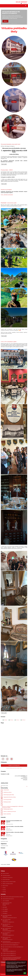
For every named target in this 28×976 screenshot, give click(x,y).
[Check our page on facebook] (3, 759)
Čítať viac (3, 164)
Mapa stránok (5, 885)
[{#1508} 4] (23, 720)
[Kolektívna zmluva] (2, 793)
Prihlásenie (25, 3)
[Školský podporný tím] (2, 809)
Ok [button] (24, 973)
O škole (4, 887)
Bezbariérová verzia (5, 974)
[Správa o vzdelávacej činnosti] (2, 812)
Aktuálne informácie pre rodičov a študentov (11, 12)
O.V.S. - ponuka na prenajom (7, 194)
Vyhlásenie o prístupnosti (7, 877)
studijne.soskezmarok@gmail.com (9, 953)
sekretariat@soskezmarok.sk (8, 898)
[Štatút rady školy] (2, 814)
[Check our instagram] (7, 759)
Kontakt (4, 889)
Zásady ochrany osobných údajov (9, 881)
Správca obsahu (6, 873)
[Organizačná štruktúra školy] (2, 798)
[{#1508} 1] (5, 720)
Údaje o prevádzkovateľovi (8, 883)
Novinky (4, 891)
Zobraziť (14, 49)
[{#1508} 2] (11, 720)
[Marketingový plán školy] (2, 795)
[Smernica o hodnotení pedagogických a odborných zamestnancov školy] (2, 805)
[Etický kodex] (2, 790)
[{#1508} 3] (17, 720)
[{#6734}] (2, 802)
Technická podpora (6, 875)
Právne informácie (6, 879)
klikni (6, 21)
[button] (21, 3)
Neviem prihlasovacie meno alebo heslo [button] (14, 768)
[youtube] (11, 759)
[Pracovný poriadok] (2, 800)
